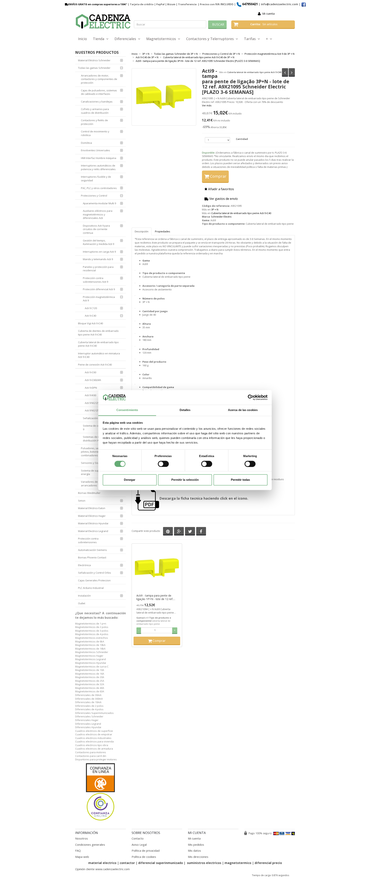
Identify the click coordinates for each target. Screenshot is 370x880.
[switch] (163, 464)
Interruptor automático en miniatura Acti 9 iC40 (99, 355)
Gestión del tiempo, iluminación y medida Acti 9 (98, 242)
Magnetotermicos (162, 38)
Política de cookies (144, 857)
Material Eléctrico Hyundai (93, 523)
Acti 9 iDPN (91, 387)
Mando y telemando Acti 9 (98, 259)
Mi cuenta (268, 13)
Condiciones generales (90, 844)
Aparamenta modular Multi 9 (99, 203)
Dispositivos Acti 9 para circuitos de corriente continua (96, 229)
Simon (81, 500)
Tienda (99, 38)
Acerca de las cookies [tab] (243, 410)
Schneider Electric (221, 216)
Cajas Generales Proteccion (94, 580)
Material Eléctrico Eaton (91, 508)
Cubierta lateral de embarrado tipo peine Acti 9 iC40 (254, 72)
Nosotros (81, 838)
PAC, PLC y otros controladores (99, 188)
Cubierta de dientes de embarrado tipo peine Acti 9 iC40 (98, 332)
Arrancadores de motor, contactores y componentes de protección (99, 79)
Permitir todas (240, 480)
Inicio (82, 38)
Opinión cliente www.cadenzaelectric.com (102, 869)
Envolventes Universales (95, 150)
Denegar (129, 480)
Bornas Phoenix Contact (92, 557)
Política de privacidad (146, 850)
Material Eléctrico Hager (92, 516)
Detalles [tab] (185, 410)
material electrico (102, 863)
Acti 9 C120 (91, 308)
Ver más (207, 105)
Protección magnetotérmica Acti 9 (99, 298)
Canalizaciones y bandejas (97, 101)
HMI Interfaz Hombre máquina (98, 158)
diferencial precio (268, 863)
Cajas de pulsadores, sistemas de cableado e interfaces (99, 92)
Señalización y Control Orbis (94, 572)
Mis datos (194, 850)
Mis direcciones (198, 857)
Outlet (81, 603)
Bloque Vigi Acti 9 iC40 (90, 323)
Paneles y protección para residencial (98, 268)
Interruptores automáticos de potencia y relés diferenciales (98, 167)
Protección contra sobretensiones (88, 540)
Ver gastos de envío (223, 199)
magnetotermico (238, 863)
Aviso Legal (139, 844)
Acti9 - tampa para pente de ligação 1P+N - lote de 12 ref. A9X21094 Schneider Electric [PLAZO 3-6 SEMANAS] (154, 597)
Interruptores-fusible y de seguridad (96, 178)
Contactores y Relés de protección (94, 122)
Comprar (217, 176)
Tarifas (251, 38)
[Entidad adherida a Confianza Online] (100, 792)
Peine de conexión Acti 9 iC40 (95, 364)
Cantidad (242, 139)
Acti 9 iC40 (90, 315)
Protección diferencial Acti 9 (99, 289)
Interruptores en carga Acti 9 (99, 251)
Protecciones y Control (94, 195)
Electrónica (84, 565)
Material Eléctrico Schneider (94, 60)
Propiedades (162, 231)
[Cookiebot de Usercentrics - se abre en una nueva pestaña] (250, 397)
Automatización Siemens (92, 550)
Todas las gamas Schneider (94, 68)
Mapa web (82, 857)
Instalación (84, 595)
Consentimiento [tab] (127, 410)
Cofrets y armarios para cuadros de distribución (95, 110)
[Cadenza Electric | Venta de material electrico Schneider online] (103, 21)
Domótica (86, 143)
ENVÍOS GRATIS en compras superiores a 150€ (97, 4)
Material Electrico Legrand (93, 531)
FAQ (78, 850)
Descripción (141, 231)
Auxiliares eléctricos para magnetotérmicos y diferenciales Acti (97, 214)
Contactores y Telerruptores (211, 38)
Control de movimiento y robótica (95, 133)
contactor (127, 863)
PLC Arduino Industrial (91, 588)
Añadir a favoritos (220, 189)
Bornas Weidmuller (89, 493)
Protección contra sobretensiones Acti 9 (95, 279)
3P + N (214, 209)
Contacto (138, 838)
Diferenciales (126, 38)
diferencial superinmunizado (160, 863)
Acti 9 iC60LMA (93, 380)
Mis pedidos (196, 844)
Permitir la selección (185, 480)
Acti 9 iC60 (90, 372)
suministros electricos (204, 863)
